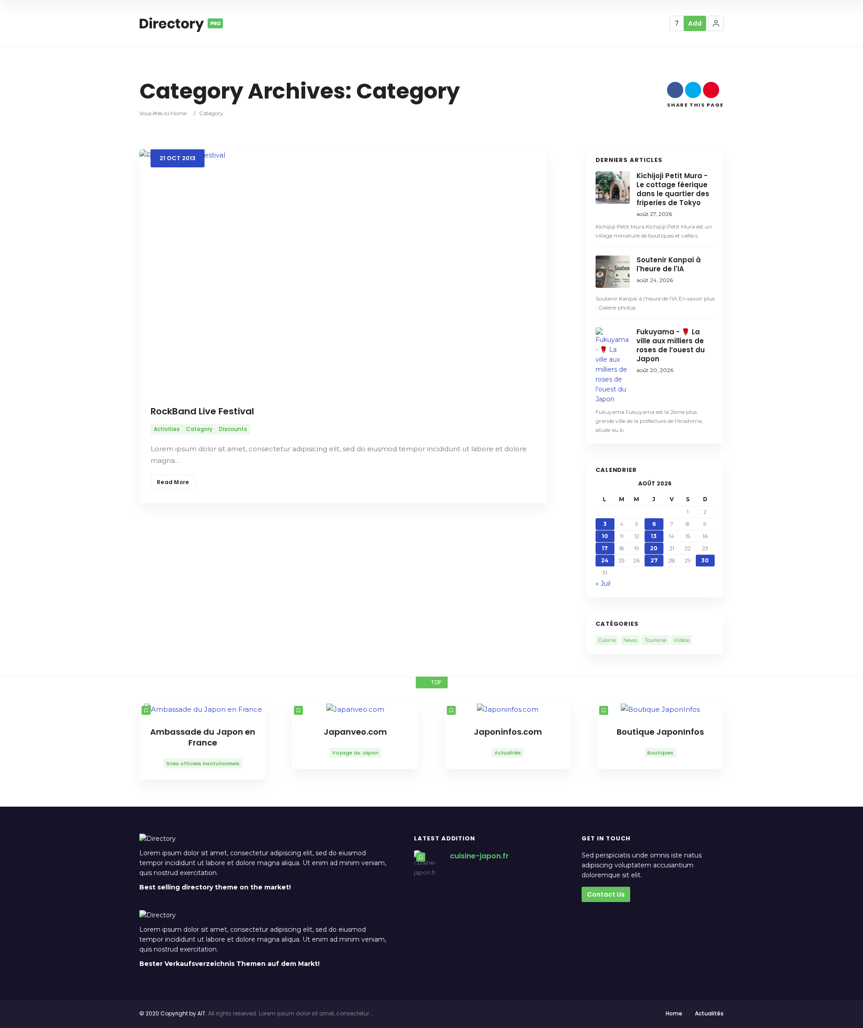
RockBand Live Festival (202, 411)
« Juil (603, 583)
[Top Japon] (181, 23)
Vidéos (682, 640)
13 (654, 536)
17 (605, 548)
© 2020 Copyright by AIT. (173, 1013)
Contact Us (606, 894)
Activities (167, 429)
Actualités (709, 1013)
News (630, 640)
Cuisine (607, 640)
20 (654, 548)
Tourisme (655, 640)
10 (605, 536)
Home (179, 113)
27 (654, 560)
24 (605, 560)
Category (199, 429)
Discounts (233, 429)
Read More (173, 482)
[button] (716, 23)
